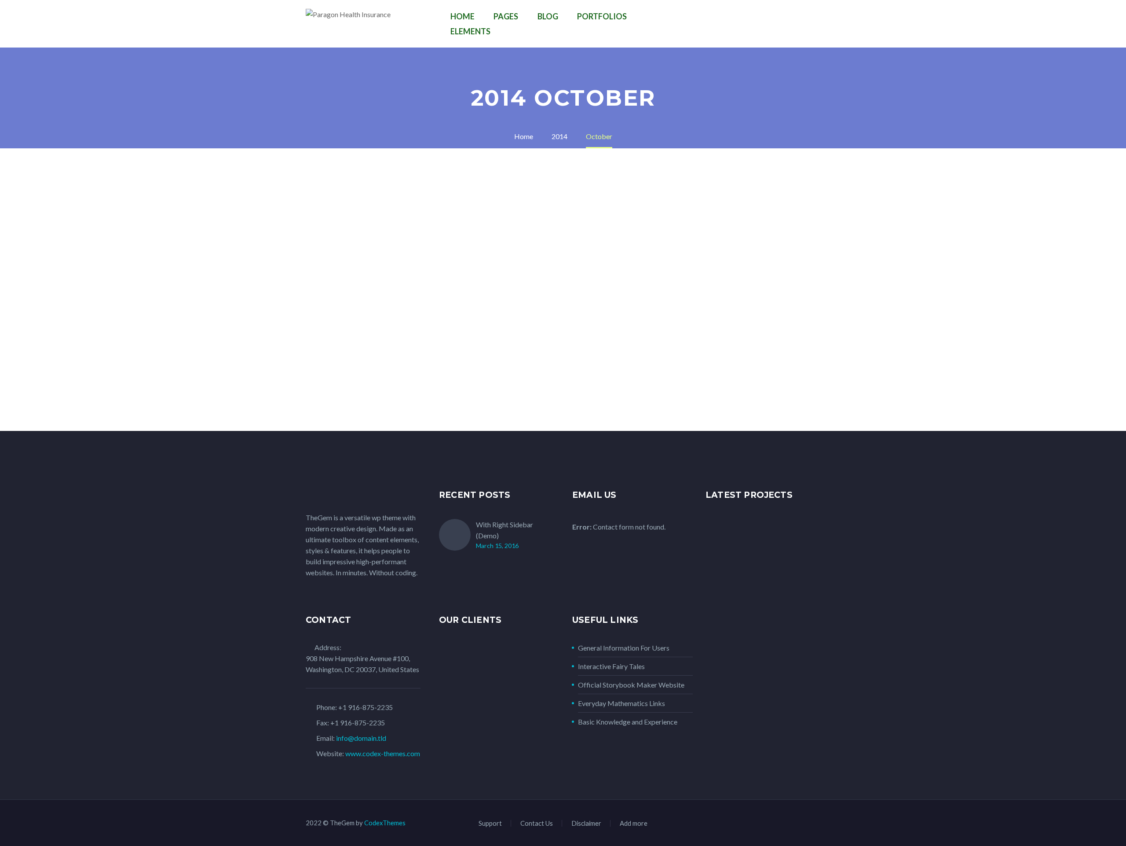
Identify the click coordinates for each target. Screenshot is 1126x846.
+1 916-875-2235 (365, 707)
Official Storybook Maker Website (631, 684)
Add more (633, 823)
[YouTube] (817, 824)
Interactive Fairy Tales (611, 666)
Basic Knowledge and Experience (627, 721)
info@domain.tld (361, 738)
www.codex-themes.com (382, 753)
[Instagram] (794, 824)
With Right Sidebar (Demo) (504, 530)
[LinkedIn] (771, 824)
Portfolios (602, 16)
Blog (547, 16)
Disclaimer (586, 823)
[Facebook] (760, 824)
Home (462, 16)
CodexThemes (385, 823)
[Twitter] (783, 824)
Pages (506, 16)
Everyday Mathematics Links (621, 703)
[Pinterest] (806, 824)
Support (490, 823)
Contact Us (536, 823)
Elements (470, 31)
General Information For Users (623, 648)
